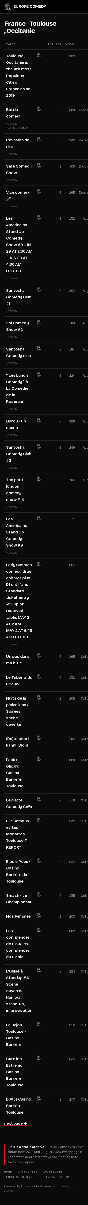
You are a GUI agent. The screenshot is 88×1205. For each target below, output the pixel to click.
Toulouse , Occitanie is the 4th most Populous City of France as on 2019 (18, 76)
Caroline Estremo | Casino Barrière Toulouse (15, 1071)
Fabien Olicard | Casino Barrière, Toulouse (14, 772)
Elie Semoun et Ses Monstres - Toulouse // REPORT (17, 834)
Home (8, 1171)
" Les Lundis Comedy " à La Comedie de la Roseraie (17, 388)
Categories (27, 1171)
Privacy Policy (56, 1177)
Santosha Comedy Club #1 (18, 297)
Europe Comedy (29, 6)
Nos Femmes (18, 916)
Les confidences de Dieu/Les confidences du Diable (18, 943)
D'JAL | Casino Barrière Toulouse (18, 1106)
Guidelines (53, 1171)
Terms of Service (20, 1177)
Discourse (28, 1186)
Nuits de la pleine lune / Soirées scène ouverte (17, 711)
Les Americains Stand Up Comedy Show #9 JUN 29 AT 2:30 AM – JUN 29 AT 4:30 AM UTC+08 (19, 244)
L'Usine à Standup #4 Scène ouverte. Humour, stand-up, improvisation (19, 991)
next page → (15, 1123)
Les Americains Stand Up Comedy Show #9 (16, 532)
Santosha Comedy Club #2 (18, 454)
